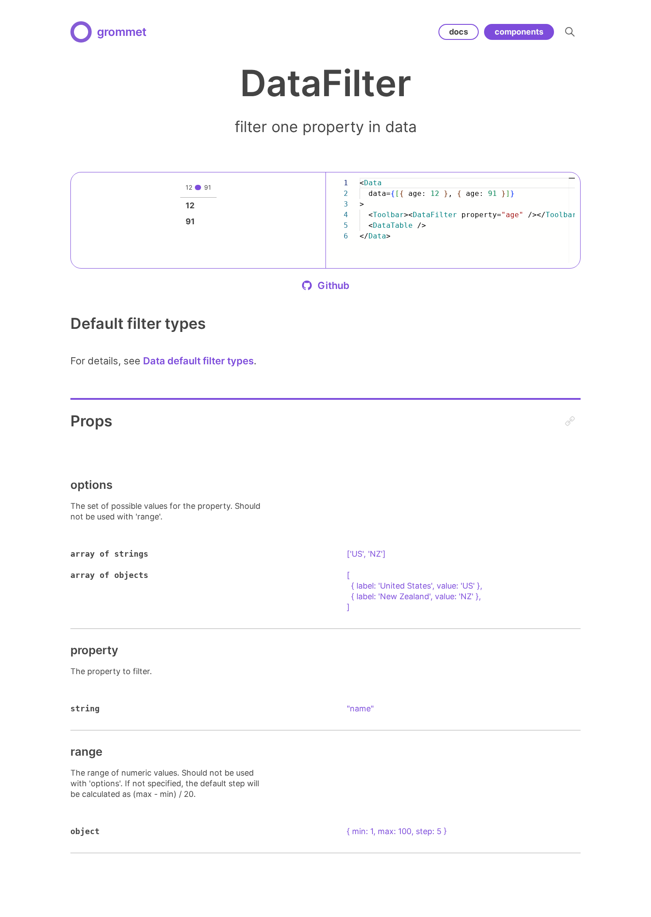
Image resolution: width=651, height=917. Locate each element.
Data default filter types (198, 361)
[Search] (570, 32)
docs (458, 31)
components (519, 31)
